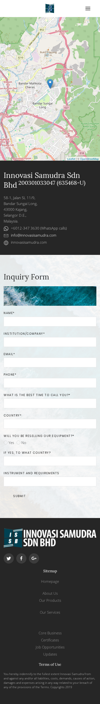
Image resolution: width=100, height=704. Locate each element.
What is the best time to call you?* (37, 395)
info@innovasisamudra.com (33, 235)
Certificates (50, 640)
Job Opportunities (50, 647)
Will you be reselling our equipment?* (39, 436)
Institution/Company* (24, 334)
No (23, 442)
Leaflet (71, 159)
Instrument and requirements (31, 473)
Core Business (50, 632)
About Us (50, 593)
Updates (50, 654)
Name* (9, 313)
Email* (9, 354)
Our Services (50, 612)
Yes (11, 442)
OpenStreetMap (89, 159)
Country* (13, 415)
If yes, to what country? (27, 453)
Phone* (10, 374)
